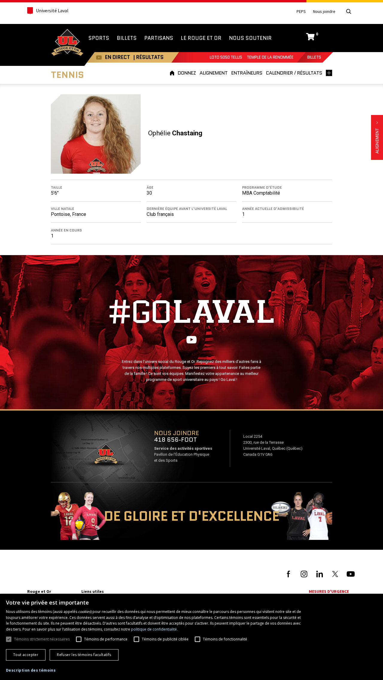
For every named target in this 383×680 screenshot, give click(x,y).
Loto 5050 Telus (226, 57)
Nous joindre (324, 11)
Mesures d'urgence (329, 591)
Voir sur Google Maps (105, 455)
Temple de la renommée (270, 57)
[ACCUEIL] (173, 73)
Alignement (377, 137)
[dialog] (191, 637)
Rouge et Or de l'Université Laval (67, 43)
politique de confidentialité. (154, 629)
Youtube (99, 57)
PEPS (301, 11)
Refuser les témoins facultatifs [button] (84, 654)
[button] (31, 670)
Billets (314, 57)
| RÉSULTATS (148, 57)
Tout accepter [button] (25, 654)
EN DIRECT (117, 57)
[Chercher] (348, 11)
